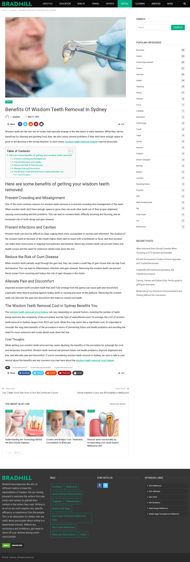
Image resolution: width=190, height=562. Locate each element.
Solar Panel (141, 214)
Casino (139, 56)
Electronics (141, 227)
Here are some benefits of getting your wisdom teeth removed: (40, 155)
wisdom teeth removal (19, 367)
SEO (138, 196)
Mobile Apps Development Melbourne (164, 514)
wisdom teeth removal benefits (40, 367)
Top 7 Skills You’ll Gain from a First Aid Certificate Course (30, 392)
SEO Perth (153, 497)
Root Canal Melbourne (63, 527)
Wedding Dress (143, 184)
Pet (137, 208)
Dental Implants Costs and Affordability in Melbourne (103, 392)
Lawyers (139, 178)
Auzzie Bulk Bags (61, 508)
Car (137, 220)
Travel (95, 4)
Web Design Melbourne (158, 508)
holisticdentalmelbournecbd (66, 494)
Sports (110, 4)
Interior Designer (143, 160)
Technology (141, 123)
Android (156, 4)
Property (139, 190)
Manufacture (73, 501)
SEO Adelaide (154, 491)
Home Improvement (144, 62)
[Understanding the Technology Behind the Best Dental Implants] (24, 423)
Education (65, 4)
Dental (125, 4)
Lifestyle (48, 4)
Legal (138, 135)
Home (138, 93)
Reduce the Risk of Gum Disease (28, 165)
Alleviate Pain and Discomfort (27, 168)
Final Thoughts (24, 175)
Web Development (144, 202)
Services (140, 74)
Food (138, 105)
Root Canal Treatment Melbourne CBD (69, 518)
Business (140, 50)
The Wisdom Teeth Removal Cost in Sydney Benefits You (38, 172)
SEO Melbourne (155, 486)
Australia (56, 486)
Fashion (139, 153)
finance (139, 147)
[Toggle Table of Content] (69, 151)
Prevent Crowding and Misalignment (30, 159)
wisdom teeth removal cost (63, 367)
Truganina (57, 501)
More (170, 4)
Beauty (139, 172)
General (139, 99)
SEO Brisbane (154, 503)
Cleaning (140, 4)
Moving (139, 166)
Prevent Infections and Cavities (27, 162)
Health (81, 4)
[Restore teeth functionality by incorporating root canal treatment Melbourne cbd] (106, 423)
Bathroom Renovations (64, 534)
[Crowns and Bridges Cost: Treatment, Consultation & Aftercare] (65, 423)
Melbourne (71, 486)
